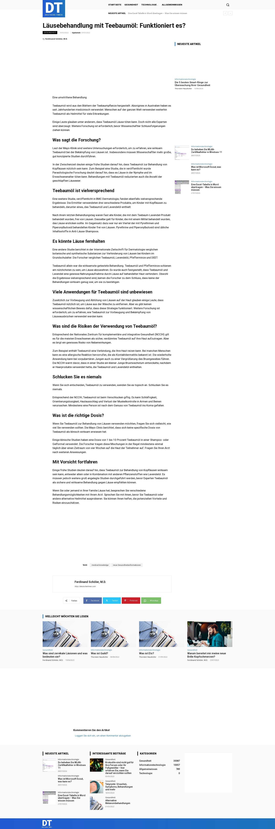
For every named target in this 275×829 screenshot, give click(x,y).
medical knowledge (100, 565)
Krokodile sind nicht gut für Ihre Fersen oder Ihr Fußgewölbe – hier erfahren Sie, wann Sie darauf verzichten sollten (119, 767)
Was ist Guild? (99, 653)
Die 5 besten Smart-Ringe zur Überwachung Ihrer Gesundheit (192, 84)
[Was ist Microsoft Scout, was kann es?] (182, 170)
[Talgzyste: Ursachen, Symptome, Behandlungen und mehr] (96, 786)
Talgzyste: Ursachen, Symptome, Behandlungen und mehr (119, 787)
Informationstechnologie (185, 79)
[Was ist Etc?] (161, 634)
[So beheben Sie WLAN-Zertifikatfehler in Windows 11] (182, 152)
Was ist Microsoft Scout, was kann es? (70, 780)
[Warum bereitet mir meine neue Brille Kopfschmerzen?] (209, 634)
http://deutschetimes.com (85, 586)
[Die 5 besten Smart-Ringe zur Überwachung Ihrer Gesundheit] (198, 62)
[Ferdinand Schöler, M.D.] (63, 584)
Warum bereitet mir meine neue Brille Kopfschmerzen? (206, 655)
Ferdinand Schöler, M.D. (56, 39)
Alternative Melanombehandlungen (117, 801)
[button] (227, 4)
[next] (230, 13)
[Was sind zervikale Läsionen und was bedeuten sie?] (65, 634)
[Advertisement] (112, 62)
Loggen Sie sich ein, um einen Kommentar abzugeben (103, 735)
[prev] (225, 13)
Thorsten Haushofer (183, 88)
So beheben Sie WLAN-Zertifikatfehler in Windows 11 (206, 150)
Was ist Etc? (146, 653)
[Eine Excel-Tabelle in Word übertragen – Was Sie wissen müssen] (182, 187)
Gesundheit (50, 32)
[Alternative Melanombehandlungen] (96, 803)
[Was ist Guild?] (113, 634)
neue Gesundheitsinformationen (127, 565)
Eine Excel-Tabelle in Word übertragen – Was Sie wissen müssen (157, 13)
